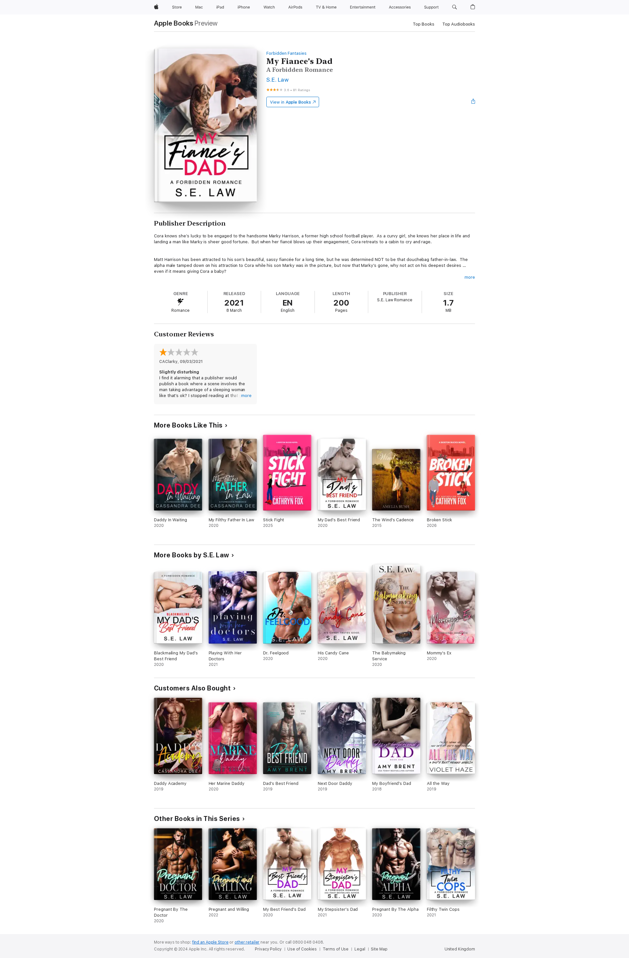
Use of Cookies (301, 949)
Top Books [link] (423, 24)
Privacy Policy (268, 949)
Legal (359, 949)
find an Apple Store (210, 942)
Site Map (379, 949)
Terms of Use (336, 949)
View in (290, 102)
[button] (454, 7)
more (470, 277)
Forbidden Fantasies (286, 53)
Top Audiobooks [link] (458, 24)
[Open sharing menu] (473, 102)
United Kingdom (460, 949)
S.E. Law (277, 79)
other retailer (247, 942)
